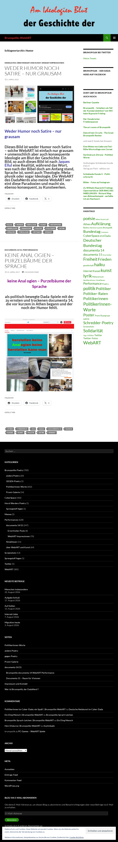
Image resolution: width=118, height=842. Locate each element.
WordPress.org (12, 785)
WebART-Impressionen (53, 63)
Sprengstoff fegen (14, 508)
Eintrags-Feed (11, 774)
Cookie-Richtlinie (77, 837)
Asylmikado (49, 726)
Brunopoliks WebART (18, 37)
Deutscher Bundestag (92, 243)
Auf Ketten (10, 606)
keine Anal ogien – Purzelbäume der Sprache (29, 260)
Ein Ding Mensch (65, 720)
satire (62, 228)
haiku (99, 264)
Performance (92, 283)
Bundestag (91, 231)
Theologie (24, 232)
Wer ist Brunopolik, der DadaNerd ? (22, 689)
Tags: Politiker (88, 335)
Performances (30, 250)
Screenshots (88, 326)
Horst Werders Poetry (15, 503)
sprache (11, 232)
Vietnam (37, 232)
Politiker (50, 228)
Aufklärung (100, 223)
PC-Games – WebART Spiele (31, 731)
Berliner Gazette (96, 228)
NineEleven (10, 63)
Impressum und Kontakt (16, 683)
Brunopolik (107, 227)
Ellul (9, 225)
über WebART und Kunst (29, 63)
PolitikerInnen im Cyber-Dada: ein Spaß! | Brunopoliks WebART (35, 709)
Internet (87, 271)
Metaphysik (55, 225)
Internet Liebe (11, 614)
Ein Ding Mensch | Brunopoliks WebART (24, 714)
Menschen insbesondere (16, 589)
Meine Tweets (89, 58)
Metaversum (98, 277)
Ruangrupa (105, 315)
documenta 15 (92, 254)
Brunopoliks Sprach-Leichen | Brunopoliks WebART (29, 720)
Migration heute (12, 622)
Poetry (105, 284)
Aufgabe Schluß (12, 597)
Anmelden (9, 769)
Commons (104, 232)
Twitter (98, 335)
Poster (88, 315)
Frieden (104, 259)
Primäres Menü (114, 37)
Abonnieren (12, 820)
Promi (97, 316)
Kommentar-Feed (13, 780)
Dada (41, 429)
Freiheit (90, 259)
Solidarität (93, 330)
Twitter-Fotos (90, 338)
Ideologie (31, 225)
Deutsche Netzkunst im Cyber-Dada (86, 709)
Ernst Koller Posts (16, 530)
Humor (19, 225)
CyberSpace (22, 429)
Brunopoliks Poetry (14, 470)
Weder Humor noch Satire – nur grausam (33, 71)
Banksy (86, 227)
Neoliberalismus (89, 280)
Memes (8, 514)
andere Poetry (13, 475)
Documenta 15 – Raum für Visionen (23, 678)
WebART (48, 232)
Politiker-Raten (95, 293)
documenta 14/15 (13, 250)
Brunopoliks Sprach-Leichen (59, 714)
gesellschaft (88, 265)
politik (38, 228)
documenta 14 (54, 429)
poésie (89, 218)
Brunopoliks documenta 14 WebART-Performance (30, 672)
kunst (43, 225)
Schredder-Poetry (98, 322)
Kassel (10, 433)
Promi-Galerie (13, 492)
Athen (10, 429)
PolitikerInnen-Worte (16, 486)
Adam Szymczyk (102, 219)
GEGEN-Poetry (13, 481)
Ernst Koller (107, 255)
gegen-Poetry (11, 656)
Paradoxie (26, 228)
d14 (33, 429)
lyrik (87, 275)
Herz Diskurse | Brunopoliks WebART (22, 726)
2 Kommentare (31, 272)
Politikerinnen (95, 298)
